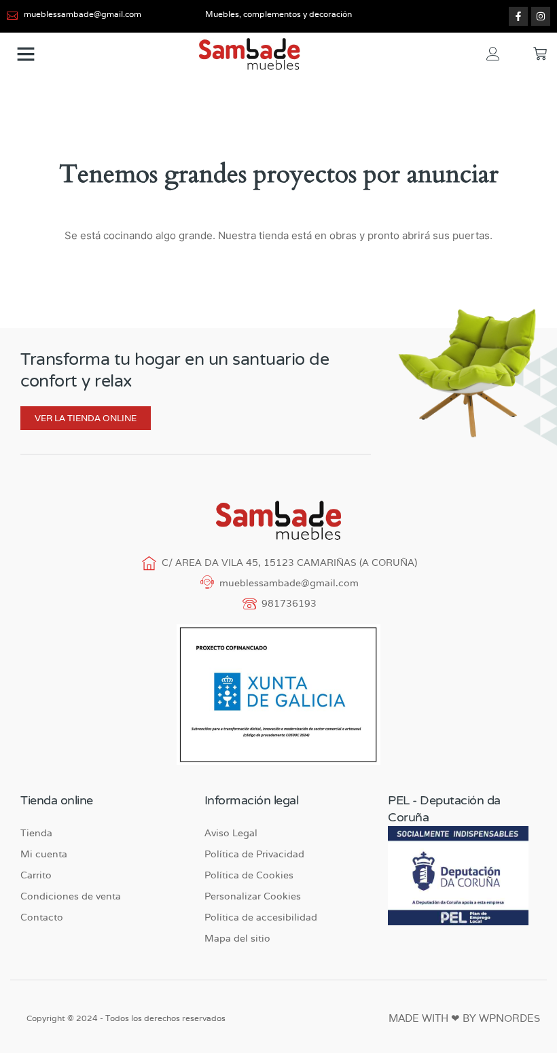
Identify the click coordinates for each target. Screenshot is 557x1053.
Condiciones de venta (70, 896)
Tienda (36, 833)
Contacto (41, 917)
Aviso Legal (230, 833)
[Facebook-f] (518, 16)
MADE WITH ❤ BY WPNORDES (464, 1018)
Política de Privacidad (254, 854)
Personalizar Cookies (252, 896)
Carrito (36, 875)
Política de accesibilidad (260, 917)
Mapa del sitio (237, 938)
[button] (26, 53)
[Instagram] (540, 16)
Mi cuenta (43, 854)
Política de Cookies (248, 875)
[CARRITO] (540, 53)
